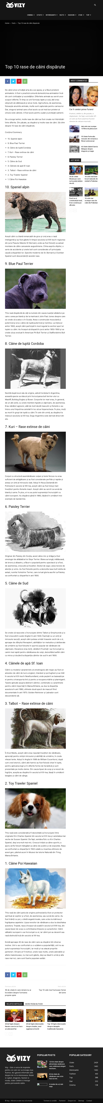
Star (80, 15)
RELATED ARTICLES (14, 1004)
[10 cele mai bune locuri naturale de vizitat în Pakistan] (91, 170)
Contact (89, 1101)
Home (7, 23)
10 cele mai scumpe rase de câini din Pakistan (91, 200)
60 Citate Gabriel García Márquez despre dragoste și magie (89, 149)
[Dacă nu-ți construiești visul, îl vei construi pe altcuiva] (76, 191)
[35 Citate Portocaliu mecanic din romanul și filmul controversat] (74, 138)
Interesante (51, 15)
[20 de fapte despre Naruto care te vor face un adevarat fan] (14, 1015)
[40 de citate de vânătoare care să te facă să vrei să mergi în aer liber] (42, 1076)
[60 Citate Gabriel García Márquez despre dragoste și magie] (74, 149)
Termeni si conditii (50, 1101)
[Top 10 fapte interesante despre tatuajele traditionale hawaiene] (56, 1015)
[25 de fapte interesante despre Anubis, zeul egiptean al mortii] (35, 1015)
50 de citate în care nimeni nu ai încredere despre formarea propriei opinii (18, 992)
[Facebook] (7, 81)
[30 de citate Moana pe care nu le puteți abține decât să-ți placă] (76, 170)
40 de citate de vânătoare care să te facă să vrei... (56, 1076)
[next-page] (10, 1033)
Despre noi (72, 1101)
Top (87, 15)
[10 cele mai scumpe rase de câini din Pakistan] (91, 191)
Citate (39, 15)
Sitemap (81, 1101)
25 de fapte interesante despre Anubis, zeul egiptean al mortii (35, 1026)
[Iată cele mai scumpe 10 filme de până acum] (74, 128)
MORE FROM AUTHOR (34, 1004)
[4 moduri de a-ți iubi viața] (42, 1086)
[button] (95, 5)
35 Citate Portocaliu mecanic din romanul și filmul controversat (89, 139)
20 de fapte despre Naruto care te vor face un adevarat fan (13, 1026)
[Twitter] (13, 81)
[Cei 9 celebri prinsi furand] (83, 96)
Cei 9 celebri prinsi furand (81, 109)
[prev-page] (6, 1033)
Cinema (30, 15)
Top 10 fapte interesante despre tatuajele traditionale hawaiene (56, 1026)
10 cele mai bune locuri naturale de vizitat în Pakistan (91, 179)
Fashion (71, 15)
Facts (62, 15)
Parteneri (62, 1101)
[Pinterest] (19, 81)
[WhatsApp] (24, 81)
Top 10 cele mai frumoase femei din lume (52, 991)
